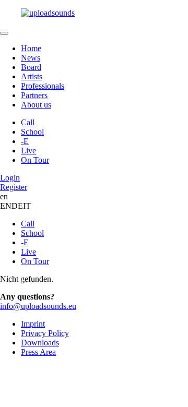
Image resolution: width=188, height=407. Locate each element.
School (32, 131)
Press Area (38, 352)
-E (25, 141)
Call (27, 122)
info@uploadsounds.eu (38, 306)
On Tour (35, 159)
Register (13, 187)
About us (36, 104)
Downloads (40, 342)
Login (10, 177)
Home (31, 48)
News (30, 57)
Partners (34, 95)
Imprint (33, 323)
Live (28, 150)
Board (31, 67)
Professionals (42, 85)
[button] (94, 13)
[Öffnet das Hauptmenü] (4, 33)
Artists (31, 76)
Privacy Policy (45, 333)
